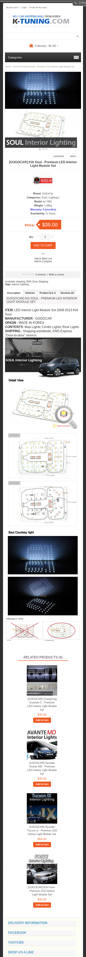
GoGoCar (47, 193)
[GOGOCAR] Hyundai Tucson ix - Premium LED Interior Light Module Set (42, 830)
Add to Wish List (43, 258)
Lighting (53, 197)
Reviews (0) (67, 293)
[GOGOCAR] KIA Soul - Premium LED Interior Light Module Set (43, 66)
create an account (38, 7)
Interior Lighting (20, 284)
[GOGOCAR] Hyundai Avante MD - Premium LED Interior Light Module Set (42, 768)
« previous (58, 156)
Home (8, 66)
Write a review (56, 274)
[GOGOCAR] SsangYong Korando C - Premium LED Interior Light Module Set (42, 704)
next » (73, 156)
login (24, 7)
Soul (44, 197)
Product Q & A (48, 293)
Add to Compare (43, 261)
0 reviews (40, 274)
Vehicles (30, 293)
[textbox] (42, 36)
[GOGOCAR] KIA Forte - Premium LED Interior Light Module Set (42, 891)
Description (13, 293)
